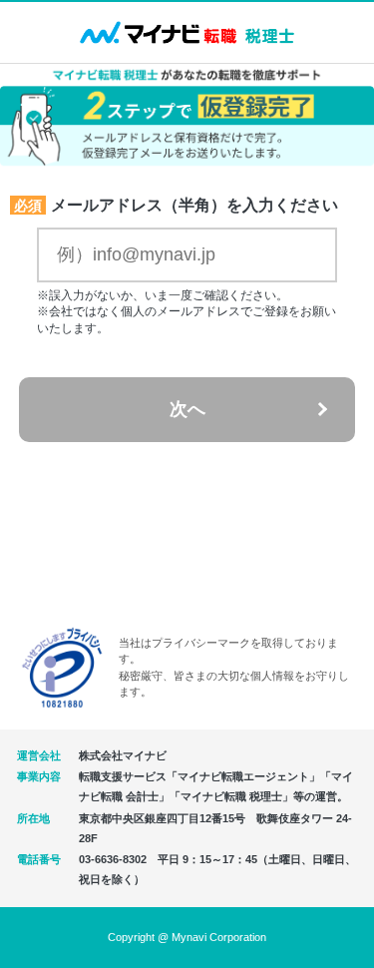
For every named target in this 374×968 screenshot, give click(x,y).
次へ (187, 409)
